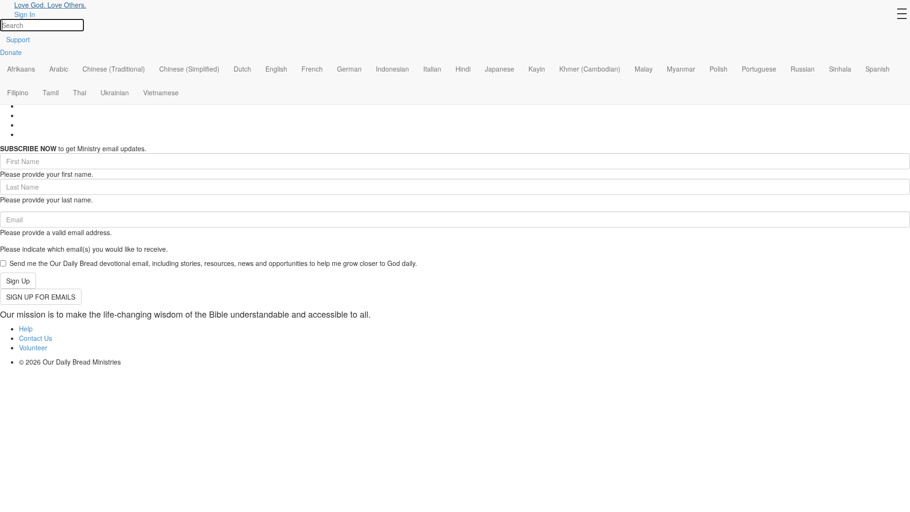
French (312, 68)
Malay (644, 68)
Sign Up (18, 280)
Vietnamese (161, 92)
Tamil (51, 92)
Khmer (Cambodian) (589, 68)
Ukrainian (114, 92)
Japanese (499, 68)
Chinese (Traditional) (113, 68)
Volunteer (33, 347)
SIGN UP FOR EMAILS (40, 297)
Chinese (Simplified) (189, 68)
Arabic (58, 68)
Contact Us (35, 338)
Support (18, 39)
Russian (803, 68)
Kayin (536, 68)
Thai (79, 92)
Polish (719, 68)
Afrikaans (21, 68)
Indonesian (392, 68)
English (276, 68)
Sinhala (840, 68)
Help (26, 328)
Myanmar (681, 68)
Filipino (17, 92)
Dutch (242, 68)
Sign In (24, 14)
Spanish (877, 68)
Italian (432, 68)
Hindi (463, 68)
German (349, 68)
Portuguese (759, 68)
